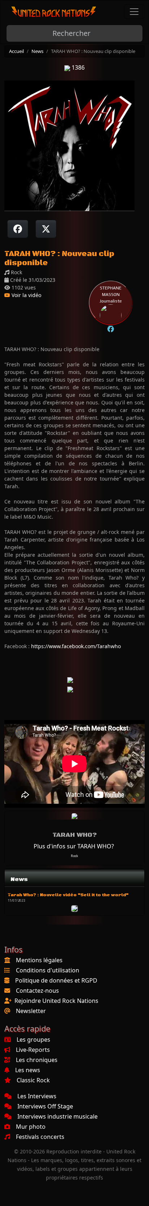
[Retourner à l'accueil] (54, 11)
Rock (74, 855)
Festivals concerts (40, 1137)
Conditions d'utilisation (47, 970)
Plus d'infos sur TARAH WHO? (74, 846)
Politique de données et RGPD (56, 980)
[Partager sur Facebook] (17, 229)
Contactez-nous (37, 991)
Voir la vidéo (25, 295)
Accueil (16, 51)
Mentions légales (39, 960)
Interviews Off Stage (45, 1106)
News (37, 51)
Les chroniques (37, 1060)
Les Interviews (36, 1096)
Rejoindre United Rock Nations (56, 1001)
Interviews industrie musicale (57, 1116)
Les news (27, 1070)
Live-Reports (33, 1050)
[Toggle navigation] (134, 11)
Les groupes (33, 1040)
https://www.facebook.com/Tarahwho (76, 646)
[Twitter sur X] (45, 229)
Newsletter (31, 1011)
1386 (77, 67)
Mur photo (31, 1127)
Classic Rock (33, 1080)
